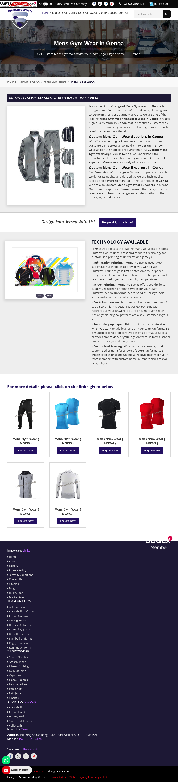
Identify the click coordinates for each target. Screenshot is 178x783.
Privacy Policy (17, 570)
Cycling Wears (17, 620)
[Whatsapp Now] (6, 760)
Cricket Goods (17, 712)
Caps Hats (14, 675)
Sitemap (13, 583)
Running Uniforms (20, 647)
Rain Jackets (16, 693)
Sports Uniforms (71, 12)
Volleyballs (15, 725)
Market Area (16, 597)
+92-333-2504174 (132, 4)
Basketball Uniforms (21, 611)
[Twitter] (100, 4)
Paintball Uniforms (20, 638)
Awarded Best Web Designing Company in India (80, 777)
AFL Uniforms (17, 607)
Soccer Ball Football (20, 721)
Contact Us (15, 579)
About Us (55, 12)
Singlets (13, 697)
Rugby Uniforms (18, 643)
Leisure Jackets (17, 684)
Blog (11, 588)
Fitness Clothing (18, 666)
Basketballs (15, 707)
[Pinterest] (112, 4)
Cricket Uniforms (19, 616)
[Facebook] (94, 4)
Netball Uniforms (19, 634)
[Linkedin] (106, 4)
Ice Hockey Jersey (19, 629)
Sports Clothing (18, 657)
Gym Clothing (55, 82)
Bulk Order (15, 592)
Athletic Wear (17, 661)
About (12, 561)
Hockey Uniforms (19, 625)
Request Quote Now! (117, 222)
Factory (13, 565)
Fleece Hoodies (18, 679)
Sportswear (90, 12)
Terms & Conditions (20, 574)
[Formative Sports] (20, 15)
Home (45, 12)
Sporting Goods (108, 12)
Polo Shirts (15, 688)
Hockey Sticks (17, 716)
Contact (123, 12)
